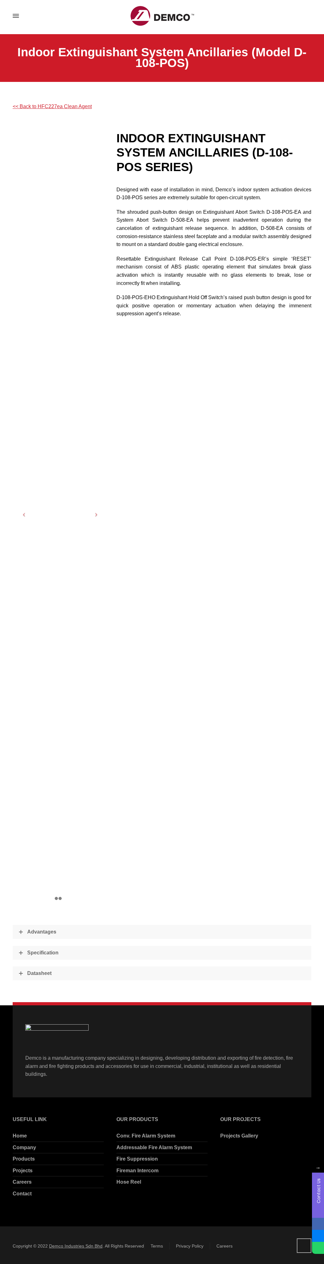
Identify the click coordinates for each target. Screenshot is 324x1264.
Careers (22, 1182)
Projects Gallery (239, 1135)
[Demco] (162, 16)
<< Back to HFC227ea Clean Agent (52, 106)
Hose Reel (128, 1182)
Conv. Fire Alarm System (145, 1135)
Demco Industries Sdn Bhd (76, 1246)
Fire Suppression (137, 1159)
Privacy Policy (189, 1246)
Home (20, 1135)
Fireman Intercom (137, 1170)
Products (24, 1159)
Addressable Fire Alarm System (154, 1147)
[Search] (306, 16)
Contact (22, 1193)
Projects (23, 1170)
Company (24, 1147)
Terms (157, 1246)
